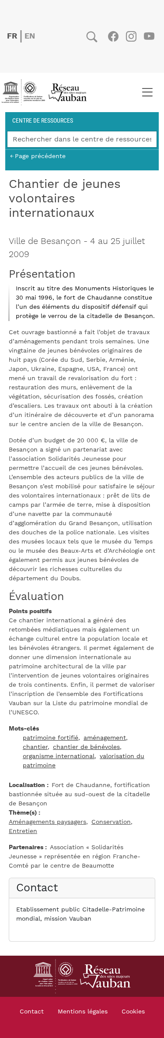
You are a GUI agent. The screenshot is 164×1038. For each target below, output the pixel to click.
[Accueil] (47, 92)
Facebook (113, 36)
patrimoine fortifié (50, 738)
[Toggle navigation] (147, 92)
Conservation (111, 822)
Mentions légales (83, 1012)
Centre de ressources (42, 120)
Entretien (23, 831)
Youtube (148, 36)
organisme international (58, 756)
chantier (35, 747)
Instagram (131, 36)
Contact (32, 1012)
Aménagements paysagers (47, 822)
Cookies (133, 1012)
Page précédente (40, 156)
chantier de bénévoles (86, 747)
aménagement (105, 738)
